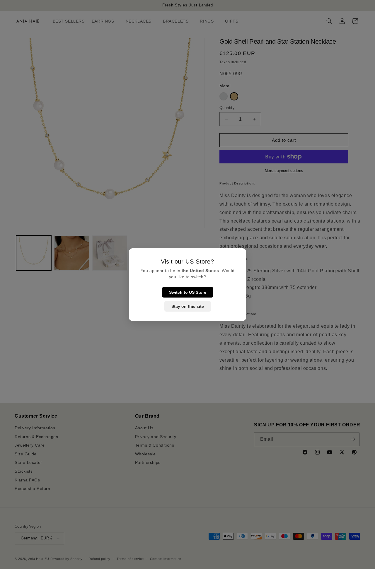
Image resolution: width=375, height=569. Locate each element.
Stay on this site (187, 306)
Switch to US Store (187, 292)
